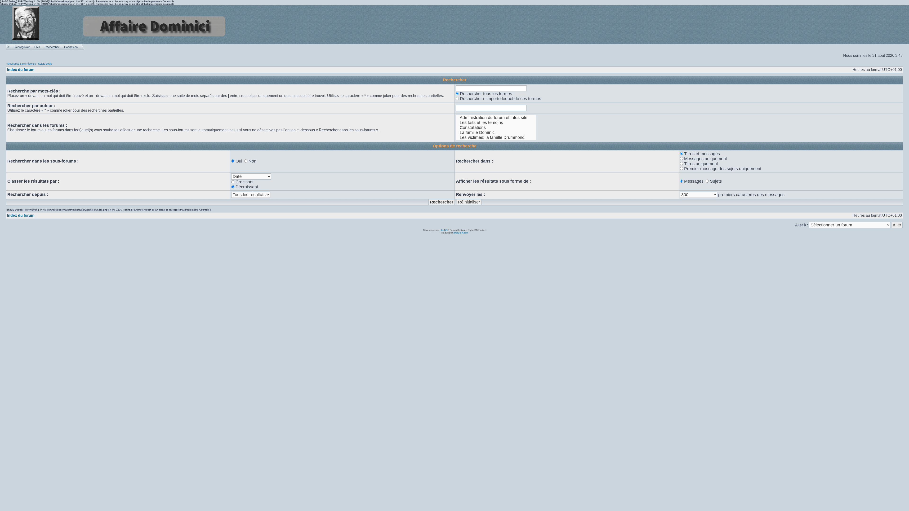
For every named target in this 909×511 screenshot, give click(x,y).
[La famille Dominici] (496, 132)
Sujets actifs (45, 63)
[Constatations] (496, 127)
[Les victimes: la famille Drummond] (496, 137)
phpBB (443, 230)
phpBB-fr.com (461, 232)
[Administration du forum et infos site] (496, 117)
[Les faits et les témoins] (496, 122)
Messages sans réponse (21, 63)
